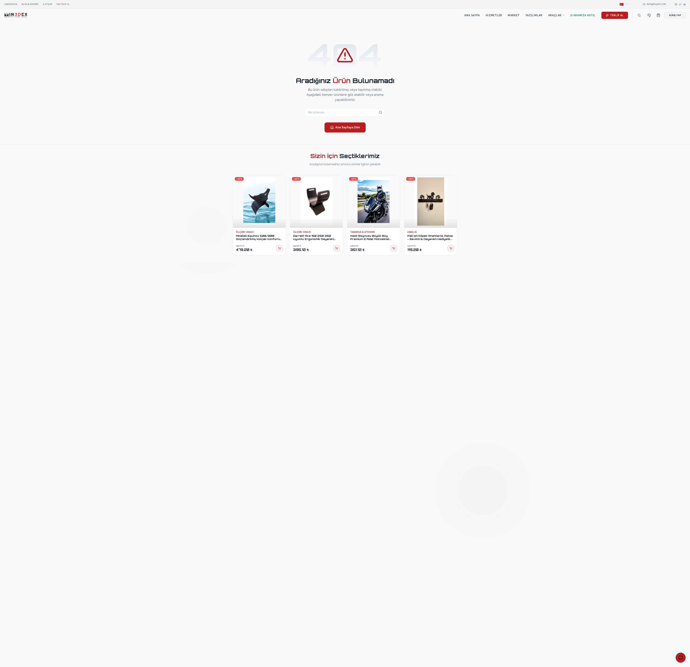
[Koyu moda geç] (649, 15)
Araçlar (555, 15)
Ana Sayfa (472, 15)
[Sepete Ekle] (279, 248)
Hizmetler (494, 15)
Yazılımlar (533, 15)
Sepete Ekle (261, 221)
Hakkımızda (10, 4)
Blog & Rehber (30, 4)
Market (513, 15)
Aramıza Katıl (584, 15)
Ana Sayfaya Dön (347, 127)
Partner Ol (63, 4)
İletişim (47, 4)
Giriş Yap (675, 15)
